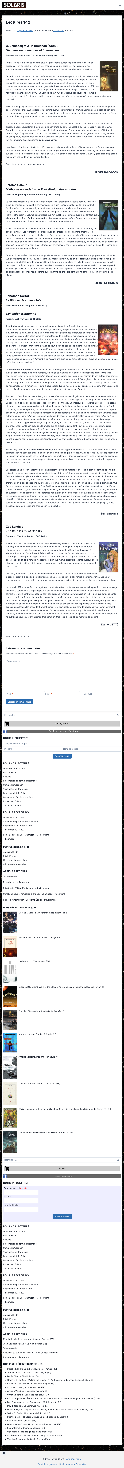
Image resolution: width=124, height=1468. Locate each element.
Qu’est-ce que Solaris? (14, 768)
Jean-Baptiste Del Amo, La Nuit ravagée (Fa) (25, 1344)
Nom (10, 694)
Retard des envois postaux (16, 882)
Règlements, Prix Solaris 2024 (17, 825)
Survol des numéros (13, 805)
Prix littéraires (9, 856)
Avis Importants (73, 1459)
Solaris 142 (58, 30)
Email (48, 694)
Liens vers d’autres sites (15, 860)
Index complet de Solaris (15, 793)
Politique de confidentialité (73, 1464)
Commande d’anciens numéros (18, 797)
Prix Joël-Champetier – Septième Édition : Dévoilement (29, 900)
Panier (62, 1168)
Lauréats (9, 839)
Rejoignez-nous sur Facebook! (64, 731)
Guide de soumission (13, 817)
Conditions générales (48, 1464)
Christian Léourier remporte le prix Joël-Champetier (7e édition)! (34, 894)
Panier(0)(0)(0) (62, 723)
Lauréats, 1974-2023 (15, 830)
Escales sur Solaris (12, 801)
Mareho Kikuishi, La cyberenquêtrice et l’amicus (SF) (28, 1339)
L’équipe (7, 776)
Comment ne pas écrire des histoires (21, 821)
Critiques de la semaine (14, 864)
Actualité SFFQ (10, 852)
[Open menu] (120, 5)
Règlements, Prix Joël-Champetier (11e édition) (26, 835)
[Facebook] (4, 1453)
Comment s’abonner (13, 785)
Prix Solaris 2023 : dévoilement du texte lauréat (26, 888)
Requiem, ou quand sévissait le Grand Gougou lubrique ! (30, 1352)
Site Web (88, 694)
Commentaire (14, 661)
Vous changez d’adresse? (15, 789)
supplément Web (25, 30)
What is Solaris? (11, 772)
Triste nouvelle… (11, 876)
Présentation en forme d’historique (20, 781)
